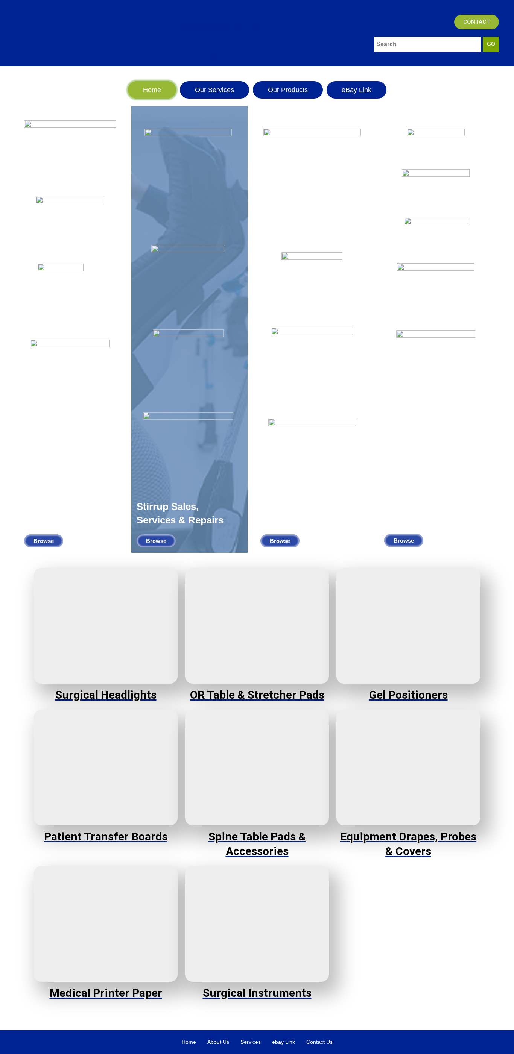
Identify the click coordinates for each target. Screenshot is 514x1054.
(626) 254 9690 (199, 54)
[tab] (152, 90)
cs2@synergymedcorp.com (218, 27)
